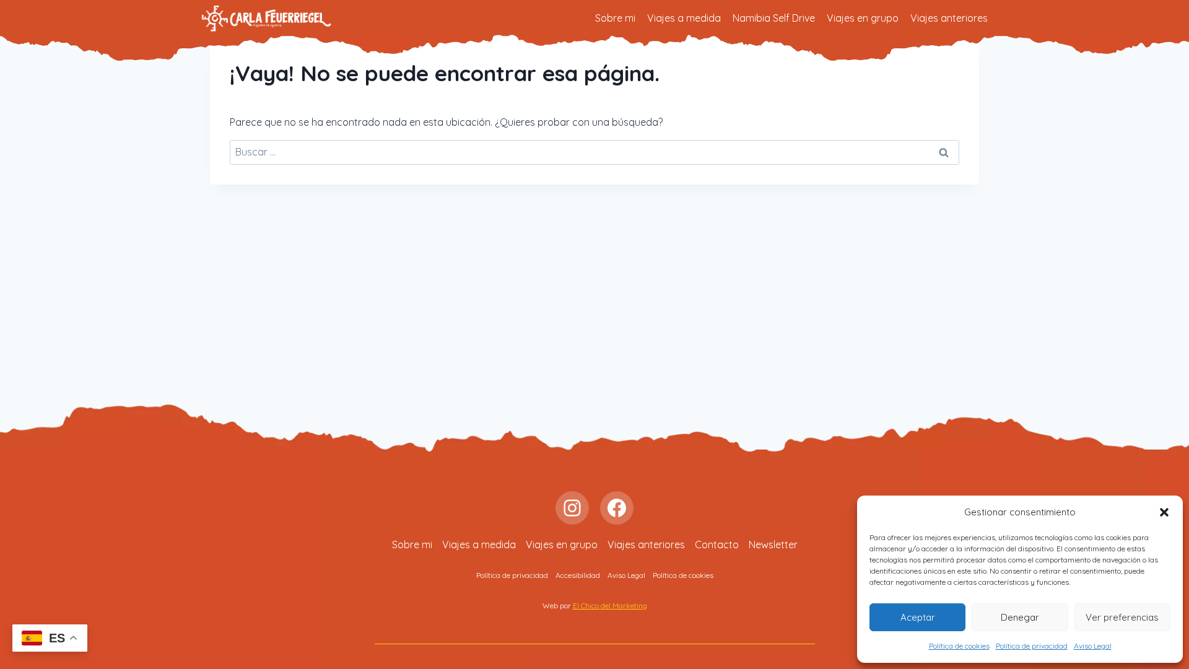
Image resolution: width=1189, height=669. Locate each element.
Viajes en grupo (863, 18)
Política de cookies (959, 645)
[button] (1164, 512)
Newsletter (773, 544)
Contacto (717, 544)
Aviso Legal (1093, 645)
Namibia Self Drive (774, 18)
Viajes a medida (684, 18)
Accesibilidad (577, 575)
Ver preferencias (1122, 617)
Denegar (1020, 617)
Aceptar (917, 617)
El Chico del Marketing (610, 605)
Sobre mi (615, 18)
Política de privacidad (1032, 645)
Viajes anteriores (949, 18)
